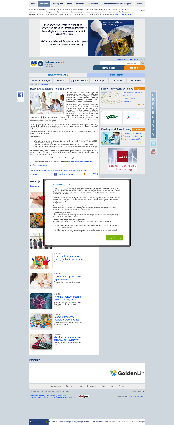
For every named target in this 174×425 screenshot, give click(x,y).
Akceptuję (141, 10)
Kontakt (140, 4)
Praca (69, 4)
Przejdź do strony (114, 238)
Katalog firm (58, 4)
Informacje (44, 4)
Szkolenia (80, 4)
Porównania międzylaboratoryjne (117, 4)
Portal (33, 4)
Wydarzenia (93, 4)
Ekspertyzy (153, 115)
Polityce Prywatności (123, 14)
